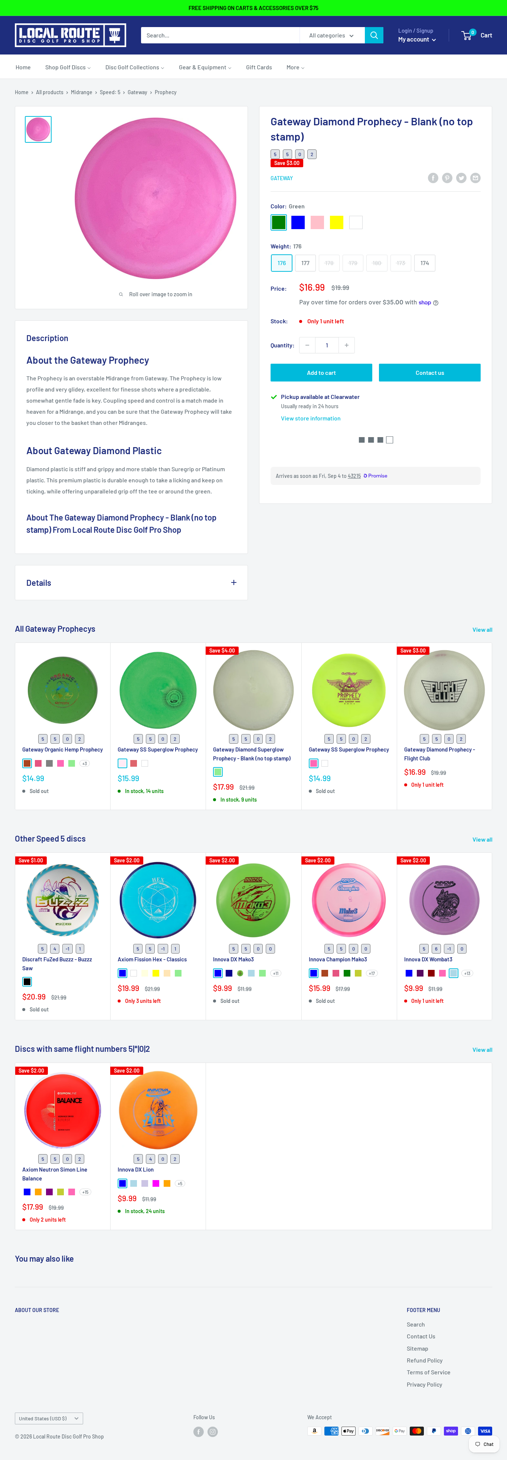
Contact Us (421, 1336)
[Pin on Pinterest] (447, 177)
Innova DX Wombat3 (428, 959)
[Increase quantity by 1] (346, 345)
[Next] (492, 726)
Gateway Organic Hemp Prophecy (62, 749)
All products (49, 92)
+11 (275, 973)
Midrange (81, 92)
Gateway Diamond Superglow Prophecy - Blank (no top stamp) (252, 753)
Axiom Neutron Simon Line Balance (54, 1173)
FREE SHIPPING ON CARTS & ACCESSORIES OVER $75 (253, 7)
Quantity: (283, 345)
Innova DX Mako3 (233, 959)
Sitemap (417, 1348)
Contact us (430, 372)
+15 (85, 1191)
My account (414, 39)
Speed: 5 (110, 92)
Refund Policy (425, 1360)
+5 (180, 1183)
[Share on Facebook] (433, 177)
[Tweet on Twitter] (461, 177)
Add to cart (321, 372)
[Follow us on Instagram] (212, 1432)
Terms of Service (429, 1371)
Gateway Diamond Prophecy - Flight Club (439, 753)
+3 (84, 763)
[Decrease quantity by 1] (307, 345)
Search (416, 1324)
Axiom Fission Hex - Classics (152, 959)
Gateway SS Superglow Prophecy (158, 749)
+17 (372, 973)
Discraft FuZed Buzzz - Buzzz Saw (57, 963)
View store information (311, 418)
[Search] (374, 35)
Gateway (137, 92)
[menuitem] (23, 67)
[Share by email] (475, 177)
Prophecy (166, 92)
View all (483, 629)
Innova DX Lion (136, 1169)
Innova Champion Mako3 (338, 959)
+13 (467, 973)
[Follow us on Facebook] (198, 1432)
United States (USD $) (42, 1418)
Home (22, 92)
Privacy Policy (424, 1384)
